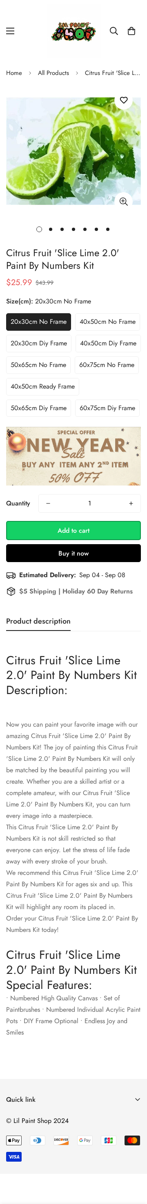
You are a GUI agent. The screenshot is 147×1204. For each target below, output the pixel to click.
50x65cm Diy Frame (39, 408)
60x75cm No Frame (106, 364)
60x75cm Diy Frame (107, 408)
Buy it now (73, 553)
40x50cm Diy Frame (108, 343)
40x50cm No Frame (108, 321)
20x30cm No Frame (39, 321)
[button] (131, 31)
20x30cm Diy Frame (39, 343)
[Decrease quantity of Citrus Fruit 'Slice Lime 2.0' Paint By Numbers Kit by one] (48, 503)
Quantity (18, 503)
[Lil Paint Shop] (74, 31)
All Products (53, 72)
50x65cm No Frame (38, 364)
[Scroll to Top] (132, 1161)
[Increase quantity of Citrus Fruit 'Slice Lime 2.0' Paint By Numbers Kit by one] (131, 503)
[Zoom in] (123, 201)
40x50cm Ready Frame (43, 386)
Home (14, 72)
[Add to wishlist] (123, 100)
